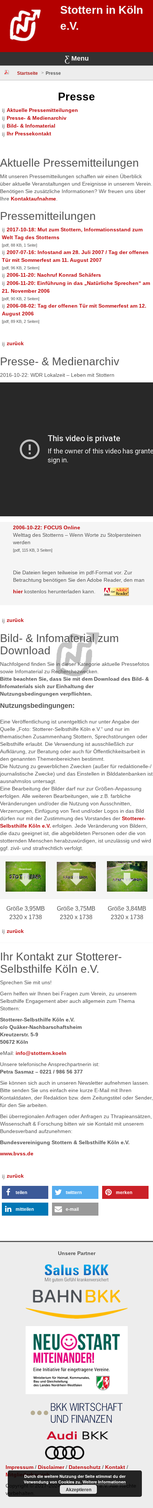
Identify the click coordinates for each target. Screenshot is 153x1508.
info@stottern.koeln (41, 1053)
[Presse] (6, 72)
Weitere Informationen (104, 1482)
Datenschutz (85, 1467)
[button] (25, 1192)
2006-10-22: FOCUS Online (46, 527)
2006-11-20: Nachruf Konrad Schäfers (54, 275)
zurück (15, 343)
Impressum (19, 1467)
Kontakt (115, 1467)
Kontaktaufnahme (33, 199)
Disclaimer (51, 1467)
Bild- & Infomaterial (31, 126)
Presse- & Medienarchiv (36, 118)
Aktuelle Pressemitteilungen (42, 110)
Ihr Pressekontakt (29, 134)
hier (18, 591)
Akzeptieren (78, 1489)
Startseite (27, 73)
